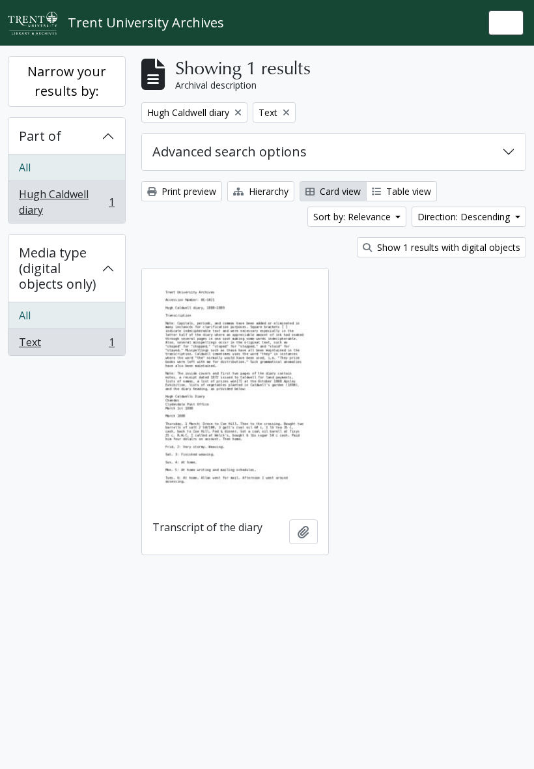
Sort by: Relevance (353, 216)
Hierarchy (267, 191)
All (25, 167)
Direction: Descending (465, 216)
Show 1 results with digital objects (447, 247)
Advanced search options (229, 151)
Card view (339, 191)
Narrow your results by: (66, 81)
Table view (407, 191)
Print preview (187, 191)
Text (66, 345)
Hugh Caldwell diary (66, 202)
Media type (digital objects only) (57, 268)
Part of (40, 136)
